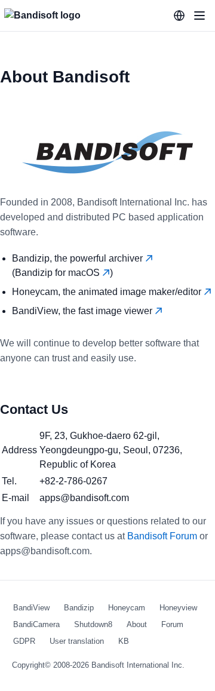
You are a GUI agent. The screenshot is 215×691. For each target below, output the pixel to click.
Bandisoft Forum (162, 536)
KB (123, 641)
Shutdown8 (93, 624)
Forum (172, 624)
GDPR (24, 641)
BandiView (31, 607)
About (137, 624)
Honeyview (178, 607)
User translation (77, 641)
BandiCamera (36, 624)
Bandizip (79, 607)
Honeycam (126, 607)
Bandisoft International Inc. (138, 665)
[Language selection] (179, 15)
